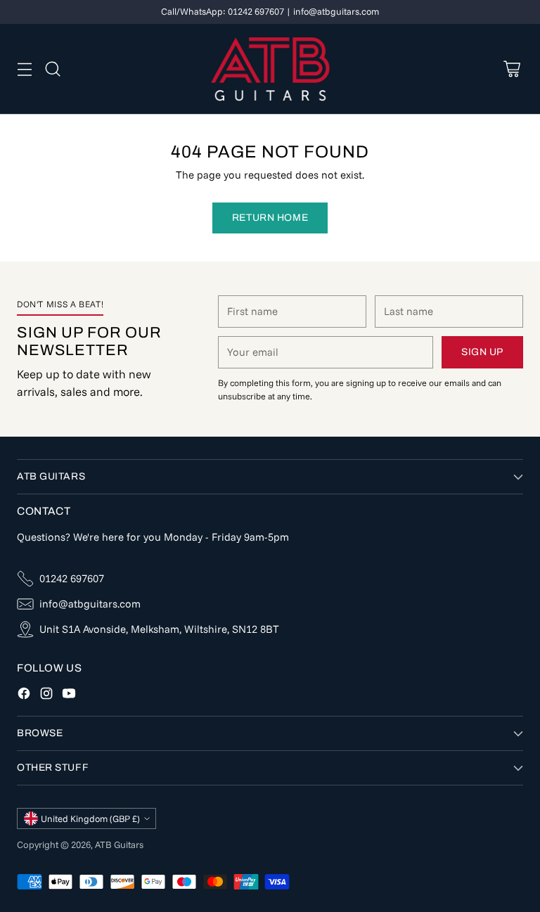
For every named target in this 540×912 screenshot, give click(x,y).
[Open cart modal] (511, 68)
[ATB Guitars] (270, 69)
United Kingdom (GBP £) (90, 818)
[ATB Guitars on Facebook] (23, 696)
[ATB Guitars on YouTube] (68, 696)
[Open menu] (24, 68)
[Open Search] (52, 68)
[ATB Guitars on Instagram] (46, 696)
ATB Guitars (119, 844)
